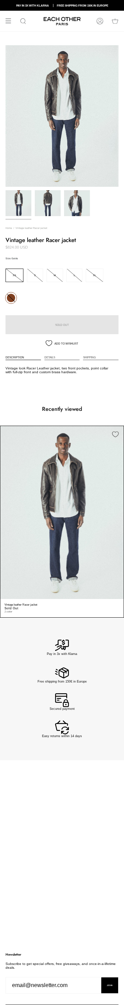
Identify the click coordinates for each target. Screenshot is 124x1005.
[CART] (115, 21)
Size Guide (12, 258)
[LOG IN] (99, 21)
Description (15, 357)
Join (110, 985)
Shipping (89, 357)
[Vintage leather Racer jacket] (62, 512)
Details (49, 357)
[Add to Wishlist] (115, 434)
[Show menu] (11, 21)
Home (9, 228)
